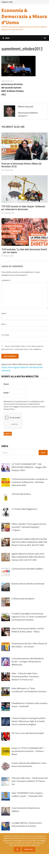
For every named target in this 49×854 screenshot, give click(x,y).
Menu (7, 38)
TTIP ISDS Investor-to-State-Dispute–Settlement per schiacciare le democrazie (23, 208)
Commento (6, 280)
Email (4, 324)
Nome (4, 313)
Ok (17, 849)
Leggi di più (28, 849)
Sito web (5, 335)
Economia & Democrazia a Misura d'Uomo (24, 16)
